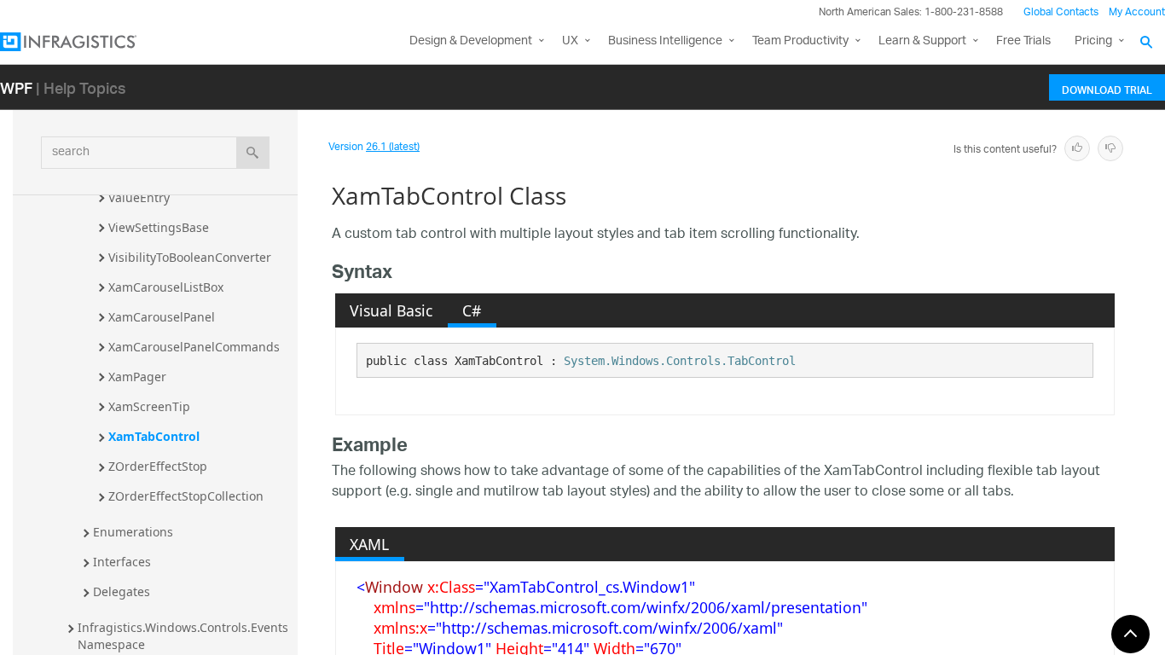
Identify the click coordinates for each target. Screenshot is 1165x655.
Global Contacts (1060, 12)
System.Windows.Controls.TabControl (680, 361)
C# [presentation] (471, 310)
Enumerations (133, 532)
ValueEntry (139, 197)
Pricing (1093, 41)
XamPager (137, 376)
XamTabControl (154, 436)
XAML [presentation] (369, 544)
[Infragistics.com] (85, 41)
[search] (253, 152)
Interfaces (122, 562)
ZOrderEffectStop (157, 466)
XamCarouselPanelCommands (194, 347)
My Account (1137, 12)
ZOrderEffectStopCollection (186, 496)
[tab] (391, 310)
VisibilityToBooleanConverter (189, 257)
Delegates (121, 591)
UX (570, 41)
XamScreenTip (149, 406)
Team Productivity (800, 41)
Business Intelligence (665, 41)
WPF (16, 87)
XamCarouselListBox (165, 287)
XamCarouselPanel (161, 317)
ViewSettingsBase (158, 227)
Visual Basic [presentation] (391, 310)
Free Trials (1023, 41)
